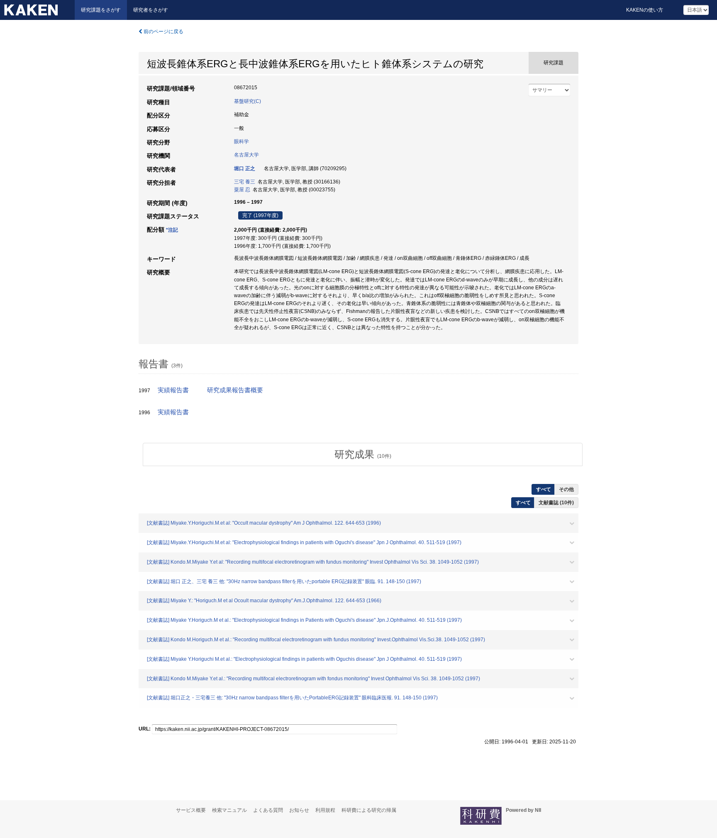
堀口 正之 (244, 168)
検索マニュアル (229, 810)
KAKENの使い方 (644, 10)
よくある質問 (268, 810)
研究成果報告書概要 (235, 390)
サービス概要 (191, 810)
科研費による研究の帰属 (368, 810)
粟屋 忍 (242, 190)
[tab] (363, 454)
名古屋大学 (246, 155)
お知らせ (299, 810)
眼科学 (241, 141)
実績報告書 (173, 390)
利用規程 (325, 810)
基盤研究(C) (247, 101)
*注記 (172, 230)
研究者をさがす (150, 10)
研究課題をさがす (101, 10)
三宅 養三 (244, 182)
